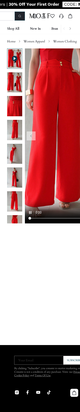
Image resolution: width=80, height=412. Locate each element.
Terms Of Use (42, 375)
